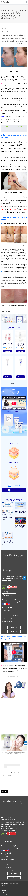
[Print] (2, 31)
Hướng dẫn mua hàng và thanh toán (9, 861)
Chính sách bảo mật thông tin (7, 870)
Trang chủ (3, 885)
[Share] (5, 31)
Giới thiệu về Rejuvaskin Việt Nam (8, 859)
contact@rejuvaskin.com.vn (9, 830)
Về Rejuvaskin (4, 888)
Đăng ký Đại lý (14, 877)
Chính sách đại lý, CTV (6, 856)
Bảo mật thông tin (5, 894)
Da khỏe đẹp (4, 890)
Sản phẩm (3, 887)
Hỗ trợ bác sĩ (14, 873)
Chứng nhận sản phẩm (6, 864)
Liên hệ (3, 892)
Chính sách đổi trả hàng (6, 867)
